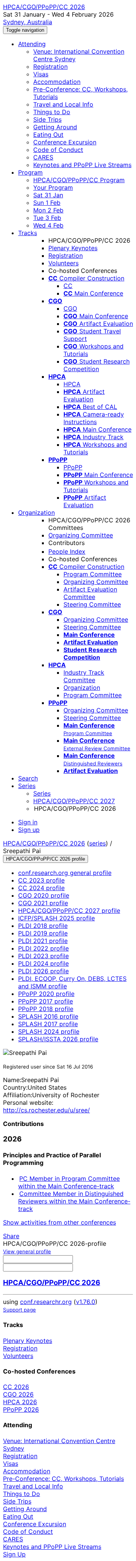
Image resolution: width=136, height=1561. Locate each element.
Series (42, 793)
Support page (19, 1310)
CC (68, 286)
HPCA (71, 384)
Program (30, 172)
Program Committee (92, 574)
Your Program (53, 187)
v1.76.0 (85, 1301)
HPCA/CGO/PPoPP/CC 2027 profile (69, 910)
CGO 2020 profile (43, 895)
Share (11, 1236)
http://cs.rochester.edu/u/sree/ (46, 1110)
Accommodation (56, 81)
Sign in (27, 822)
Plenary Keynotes (72, 248)
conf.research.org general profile (64, 873)
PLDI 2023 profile (43, 956)
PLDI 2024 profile (43, 963)
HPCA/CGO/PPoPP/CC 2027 (74, 801)
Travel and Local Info (63, 104)
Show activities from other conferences (59, 1222)
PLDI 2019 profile (43, 933)
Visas (40, 74)
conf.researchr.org (46, 1301)
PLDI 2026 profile (43, 971)
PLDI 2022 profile (43, 948)
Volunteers (63, 263)
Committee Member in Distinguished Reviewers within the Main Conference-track (74, 1201)
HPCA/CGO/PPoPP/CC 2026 (44, 843)
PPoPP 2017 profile (45, 1001)
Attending (32, 44)
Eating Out (48, 134)
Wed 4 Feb (48, 225)
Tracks (27, 233)
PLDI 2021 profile (43, 941)
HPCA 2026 (20, 1402)
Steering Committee (92, 604)
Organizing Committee (80, 535)
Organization (36, 512)
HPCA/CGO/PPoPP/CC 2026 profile (45, 859)
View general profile (27, 1251)
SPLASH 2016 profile (48, 1016)
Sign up (29, 829)
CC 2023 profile (41, 880)
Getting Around (55, 127)
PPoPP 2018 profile (45, 1009)
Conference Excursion (64, 142)
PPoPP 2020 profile (46, 993)
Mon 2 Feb (48, 210)
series (97, 843)
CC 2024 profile (41, 888)
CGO (70, 308)
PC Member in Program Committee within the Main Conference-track (69, 1182)
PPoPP (72, 467)
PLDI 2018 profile (43, 925)
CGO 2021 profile (43, 903)
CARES (43, 157)
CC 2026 (16, 1387)
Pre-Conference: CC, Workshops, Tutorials (63, 1478)
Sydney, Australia (27, 22)
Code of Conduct (58, 149)
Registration (50, 66)
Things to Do (51, 112)
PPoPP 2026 (21, 1409)
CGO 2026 (18, 1394)
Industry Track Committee (83, 676)
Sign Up (14, 1554)
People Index (66, 551)
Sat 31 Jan (48, 195)
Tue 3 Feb (47, 217)
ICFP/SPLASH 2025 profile (56, 918)
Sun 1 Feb (46, 202)
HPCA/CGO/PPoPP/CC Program (79, 180)
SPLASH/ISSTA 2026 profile (58, 1039)
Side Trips (47, 119)
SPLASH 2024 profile (48, 1031)
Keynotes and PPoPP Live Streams (82, 165)
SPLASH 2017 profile (48, 1024)
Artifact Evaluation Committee (90, 593)
